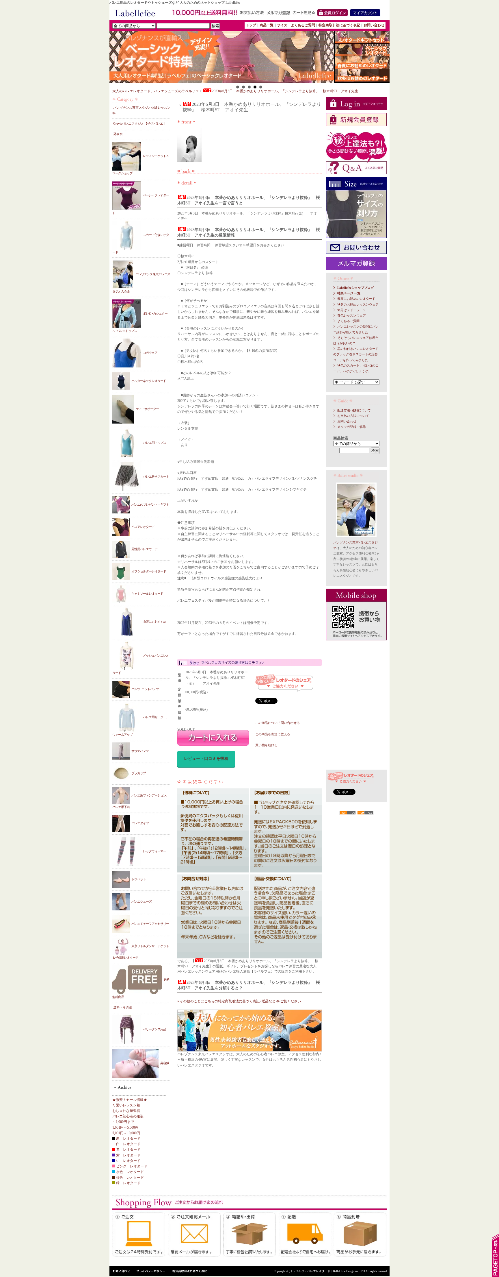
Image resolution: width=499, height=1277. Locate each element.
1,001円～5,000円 (125, 1128)
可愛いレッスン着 (126, 1105)
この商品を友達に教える (272, 734)
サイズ (282, 25)
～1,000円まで (123, 1122)
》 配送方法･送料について (352, 410)
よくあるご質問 (303, 25)
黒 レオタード (127, 1138)
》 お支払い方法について (351, 415)
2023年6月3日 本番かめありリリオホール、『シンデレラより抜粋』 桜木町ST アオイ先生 (285, 91)
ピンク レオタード (131, 1166)
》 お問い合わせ (344, 421)
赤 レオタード (127, 1149)
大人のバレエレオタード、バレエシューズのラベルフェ (155, 91)
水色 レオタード (129, 1172)
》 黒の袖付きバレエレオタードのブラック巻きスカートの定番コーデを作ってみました (356, 354)
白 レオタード (127, 1144)
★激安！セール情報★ (129, 1100)
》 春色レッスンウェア (349, 315)
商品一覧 (266, 25)
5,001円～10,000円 (126, 1133)
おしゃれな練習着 (126, 1111)
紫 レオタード (127, 1155)
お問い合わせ (374, 25)
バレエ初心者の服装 (128, 1116)
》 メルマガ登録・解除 (349, 426)
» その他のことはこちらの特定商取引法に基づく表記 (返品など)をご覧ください (239, 1001)
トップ (251, 25)
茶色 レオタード (129, 1178)
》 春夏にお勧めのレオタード (354, 298)
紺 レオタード (127, 1161)
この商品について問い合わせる (277, 723)
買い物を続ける (266, 745)
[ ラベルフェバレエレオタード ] (312, 1271)
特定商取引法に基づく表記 (339, 25)
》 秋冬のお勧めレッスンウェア (356, 304)
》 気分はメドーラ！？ (349, 310)
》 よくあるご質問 (346, 321)
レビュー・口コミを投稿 (206, 758)
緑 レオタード (127, 1183)
